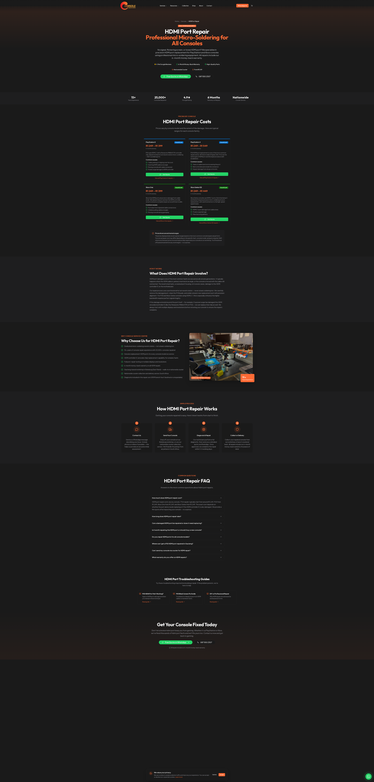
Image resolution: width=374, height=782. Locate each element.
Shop (194, 6)
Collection (185, 6)
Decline (214, 774)
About (201, 6)
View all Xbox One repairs (164, 221)
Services (162, 6)
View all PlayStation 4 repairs (209, 178)
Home (177, 21)
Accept (222, 774)
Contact (209, 6)
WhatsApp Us (242, 6)
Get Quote (166, 174)
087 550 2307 (204, 76)
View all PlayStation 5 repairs (164, 178)
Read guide (145, 602)
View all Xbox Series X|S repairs (208, 223)
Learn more (179, 777)
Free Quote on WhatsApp (177, 76)
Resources (173, 6)
